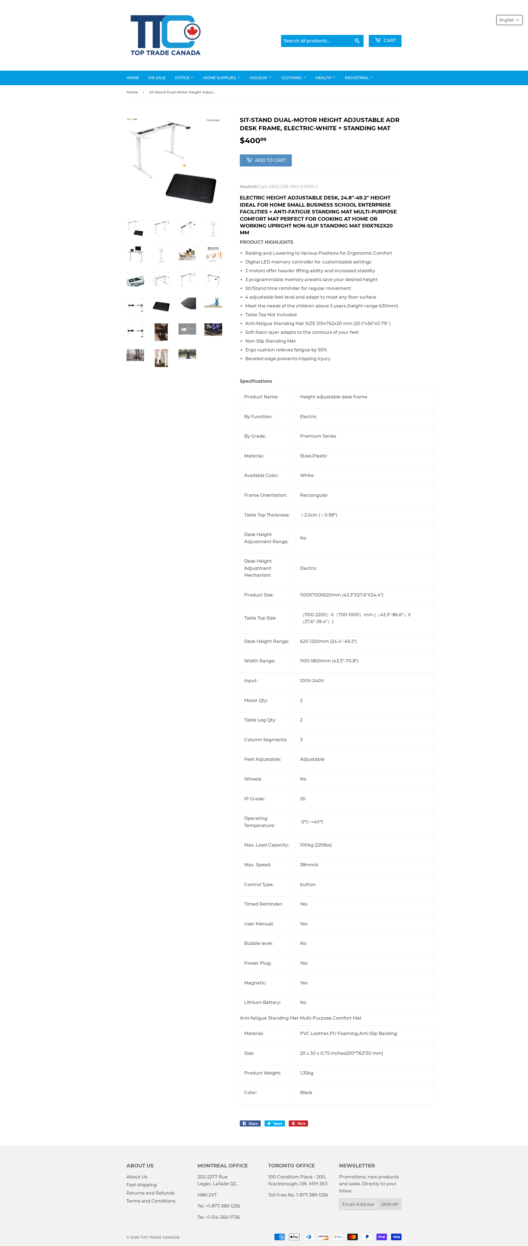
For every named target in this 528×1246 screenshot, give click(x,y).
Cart (389, 40)
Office (183, 77)
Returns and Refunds (151, 1193)
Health (324, 77)
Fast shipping (142, 1184)
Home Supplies (220, 77)
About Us (137, 1177)
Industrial (357, 77)
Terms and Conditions (151, 1201)
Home (133, 77)
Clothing (292, 77)
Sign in (349, 27)
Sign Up (389, 1204)
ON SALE (157, 77)
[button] (509, 20)
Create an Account (383, 27)
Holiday (259, 77)
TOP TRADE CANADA (160, 1237)
